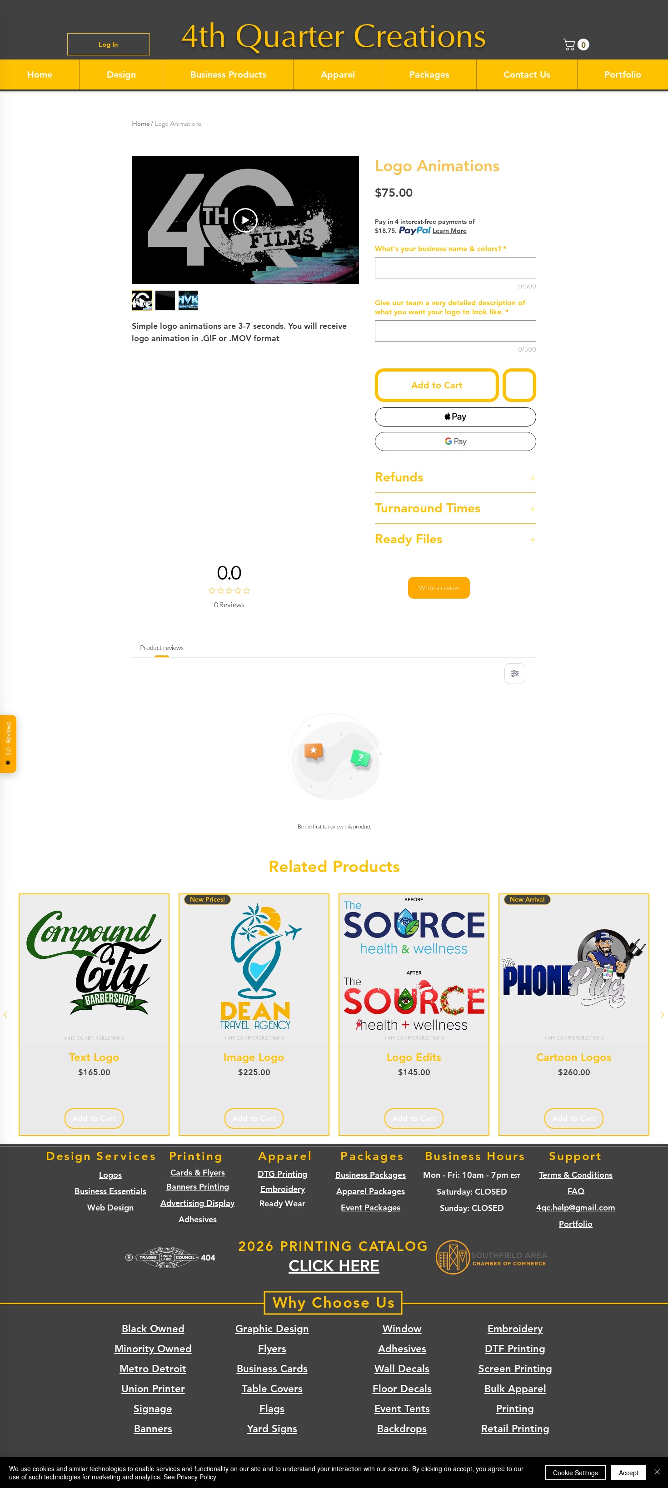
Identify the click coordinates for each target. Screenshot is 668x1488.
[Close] (657, 1472)
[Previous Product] (5, 1014)
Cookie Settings (575, 1472)
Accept (628, 1472)
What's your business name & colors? (440, 248)
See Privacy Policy (190, 1476)
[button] (577, 44)
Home (141, 123)
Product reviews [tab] (162, 647)
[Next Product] (662, 1014)
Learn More (450, 231)
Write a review (439, 587)
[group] (334, 1015)
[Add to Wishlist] (519, 385)
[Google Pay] (455, 441)
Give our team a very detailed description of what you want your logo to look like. (450, 307)
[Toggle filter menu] (514, 673)
